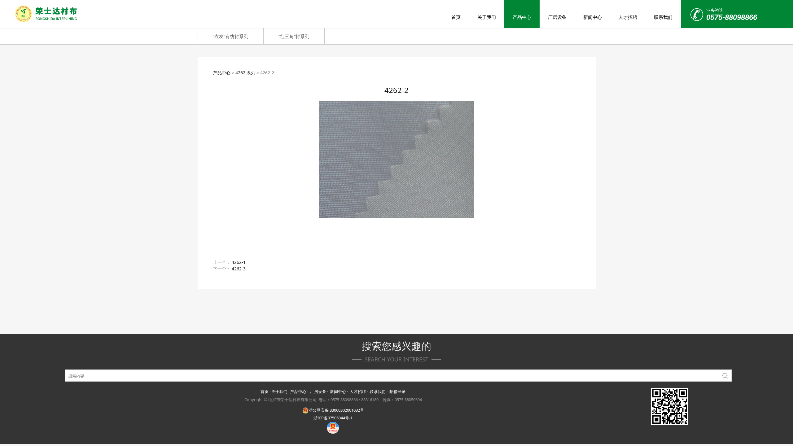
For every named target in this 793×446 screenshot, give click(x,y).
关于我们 (486, 17)
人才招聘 (628, 17)
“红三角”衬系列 (293, 36)
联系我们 (663, 17)
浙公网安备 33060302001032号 (336, 410)
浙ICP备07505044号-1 (333, 418)
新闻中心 (592, 17)
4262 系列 (245, 73)
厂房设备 (557, 17)
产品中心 (522, 17)
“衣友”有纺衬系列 (230, 36)
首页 (456, 17)
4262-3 (239, 269)
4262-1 (239, 262)
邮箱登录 (397, 391)
